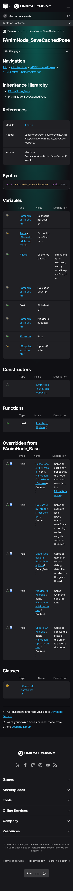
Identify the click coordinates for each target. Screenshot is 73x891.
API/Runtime (19, 67)
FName (24, 254)
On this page (12, 51)
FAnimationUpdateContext (42, 643)
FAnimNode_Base (19, 91)
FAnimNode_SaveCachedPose (42, 388)
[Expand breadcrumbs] (24, 31)
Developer (13, 31)
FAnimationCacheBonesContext (42, 479)
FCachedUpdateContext (26, 241)
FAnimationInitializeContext (42, 606)
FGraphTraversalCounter (26, 219)
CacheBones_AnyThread (42, 467)
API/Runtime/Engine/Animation (22, 72)
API (5, 67)
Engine (29, 125)
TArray (23, 233)
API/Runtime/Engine (42, 67)
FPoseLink (25, 336)
